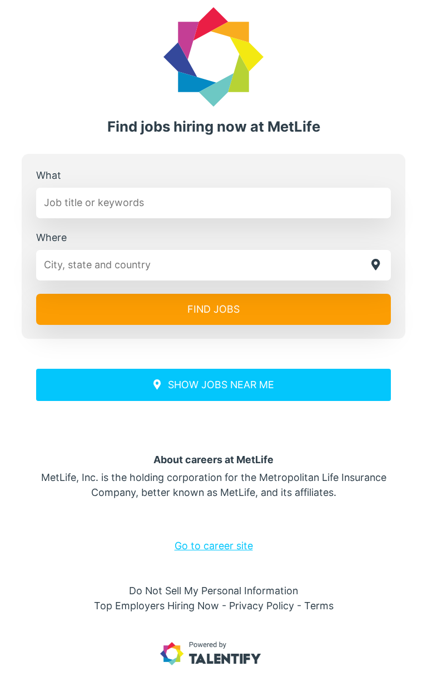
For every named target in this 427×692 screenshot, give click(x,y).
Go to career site (214, 545)
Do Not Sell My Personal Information (213, 590)
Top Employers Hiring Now (156, 605)
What (48, 175)
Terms (319, 605)
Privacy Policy (261, 605)
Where (51, 237)
